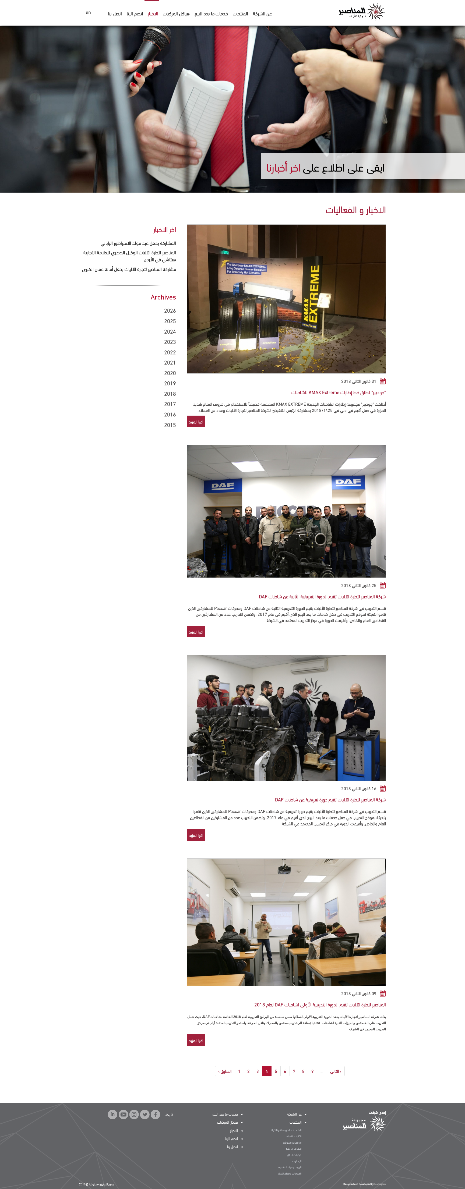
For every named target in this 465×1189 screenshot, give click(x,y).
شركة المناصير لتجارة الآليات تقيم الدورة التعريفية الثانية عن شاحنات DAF (322, 596)
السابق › (224, 1071)
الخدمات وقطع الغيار (289, 1173)
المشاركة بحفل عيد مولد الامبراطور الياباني (138, 242)
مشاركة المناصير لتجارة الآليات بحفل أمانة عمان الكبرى (129, 268)
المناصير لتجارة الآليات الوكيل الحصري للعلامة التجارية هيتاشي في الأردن (129, 255)
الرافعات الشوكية (292, 1142)
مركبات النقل (294, 1154)
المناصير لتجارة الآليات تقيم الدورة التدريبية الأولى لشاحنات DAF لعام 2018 (320, 1004)
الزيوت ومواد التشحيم (289, 1167)
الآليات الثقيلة (294, 1136)
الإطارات (296, 1160)
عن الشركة (262, 13)
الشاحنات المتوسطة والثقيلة (286, 1130)
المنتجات (240, 13)
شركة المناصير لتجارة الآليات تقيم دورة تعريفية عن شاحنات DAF (330, 799)
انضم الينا (135, 13)
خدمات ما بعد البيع (211, 13)
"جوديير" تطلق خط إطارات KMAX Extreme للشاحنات (338, 391)
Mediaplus (380, 1183)
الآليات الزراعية (293, 1148)
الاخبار (153, 13)
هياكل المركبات (176, 13)
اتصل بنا (115, 13)
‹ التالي (335, 1071)
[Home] (361, 11)
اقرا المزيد (196, 421)
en (88, 12)
